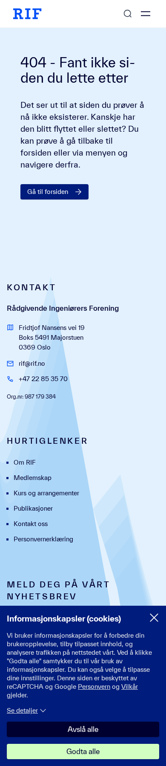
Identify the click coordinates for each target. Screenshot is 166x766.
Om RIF (25, 462)
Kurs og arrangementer (46, 493)
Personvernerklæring (43, 539)
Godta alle (83, 751)
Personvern (94, 686)
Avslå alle (83, 729)
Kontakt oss (31, 523)
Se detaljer (22, 710)
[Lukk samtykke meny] (154, 618)
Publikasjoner (33, 508)
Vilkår (129, 686)
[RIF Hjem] (27, 14)
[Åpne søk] (127, 13)
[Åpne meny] (145, 13)
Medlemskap (33, 477)
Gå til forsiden (47, 191)
